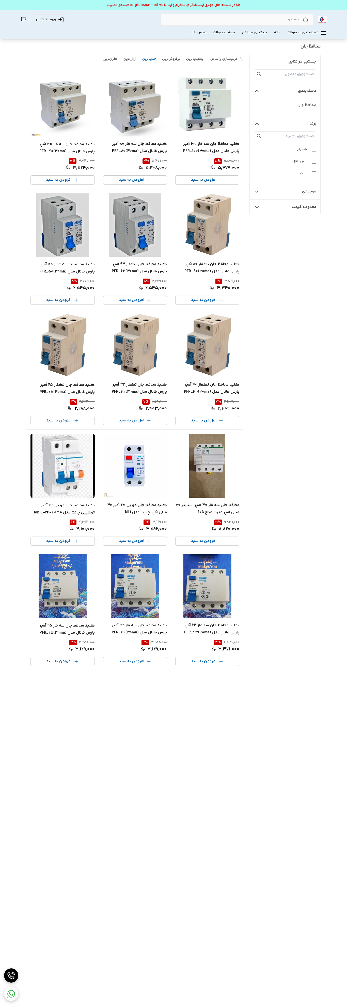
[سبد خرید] (23, 20)
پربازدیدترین (194, 59)
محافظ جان (306, 105)
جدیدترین (149, 59)
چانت (304, 173)
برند (313, 123)
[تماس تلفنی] (11, 975)
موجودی (309, 191)
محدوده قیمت (304, 207)
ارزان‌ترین (129, 59)
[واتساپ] (11, 994)
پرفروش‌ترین (171, 59)
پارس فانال (300, 161)
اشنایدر (302, 149)
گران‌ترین (110, 59)
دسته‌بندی (307, 91)
